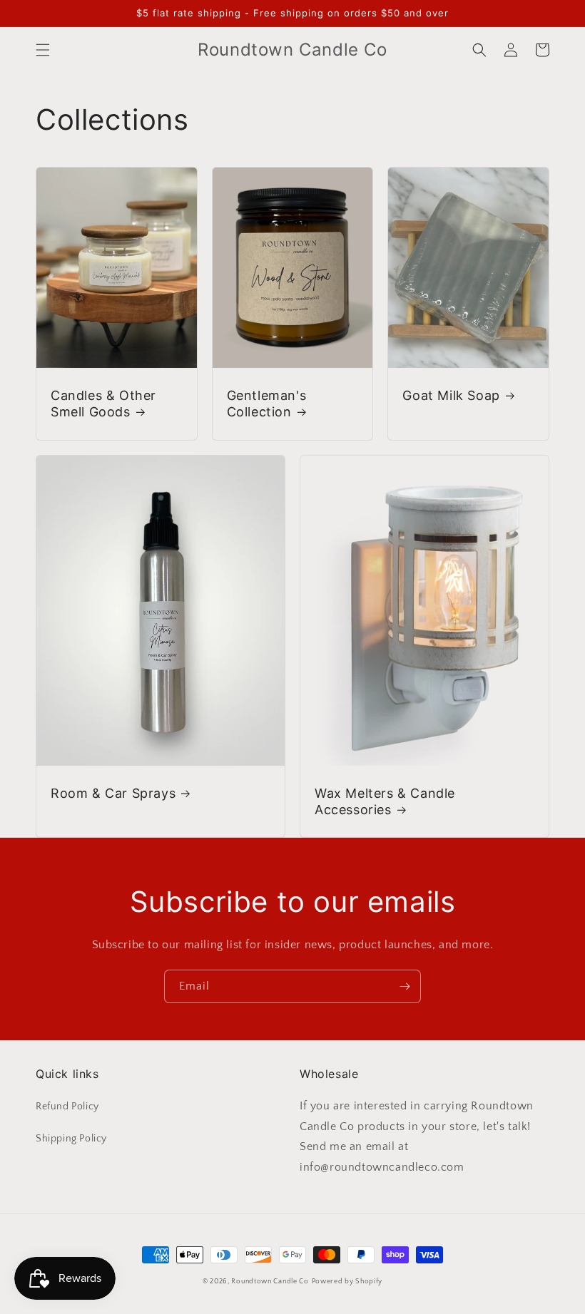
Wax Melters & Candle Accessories (385, 801)
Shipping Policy (71, 1138)
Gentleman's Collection (267, 403)
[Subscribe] (404, 986)
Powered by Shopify (347, 1281)
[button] (42, 50)
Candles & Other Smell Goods (103, 403)
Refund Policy (67, 1106)
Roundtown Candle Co (269, 1281)
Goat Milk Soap (450, 395)
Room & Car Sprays (113, 793)
